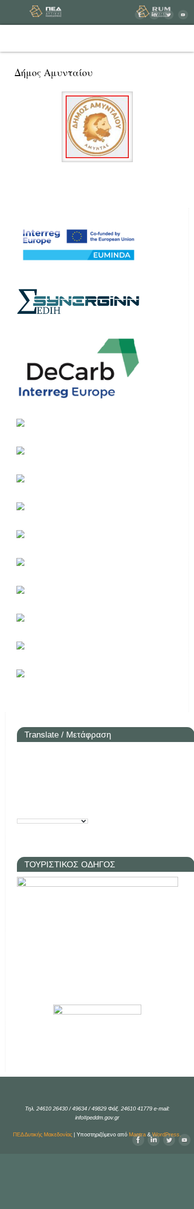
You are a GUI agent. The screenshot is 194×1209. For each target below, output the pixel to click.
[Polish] (23, 789)
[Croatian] (53, 754)
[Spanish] (23, 807)
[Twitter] (167, 14)
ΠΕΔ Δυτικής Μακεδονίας (42, 1134)
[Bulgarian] (38, 754)
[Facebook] (138, 14)
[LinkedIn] (153, 14)
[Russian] (53, 789)
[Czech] (68, 754)
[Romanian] (38, 789)
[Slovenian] (83, 789)
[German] (53, 772)
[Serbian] (68, 789)
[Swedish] (38, 807)
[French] (38, 772)
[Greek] (68, 772)
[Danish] (83, 754)
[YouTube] (182, 14)
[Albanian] (23, 754)
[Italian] (83, 772)
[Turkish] (53, 807)
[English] (23, 772)
